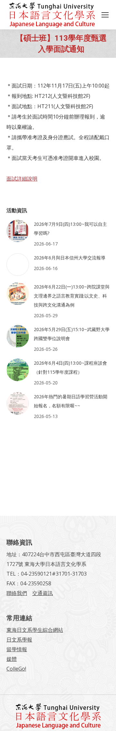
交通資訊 (42, 593)
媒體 (11, 659)
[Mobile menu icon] (105, 14)
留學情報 (16, 649)
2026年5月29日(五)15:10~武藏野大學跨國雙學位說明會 (72, 333)
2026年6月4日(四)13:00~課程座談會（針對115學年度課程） (70, 367)
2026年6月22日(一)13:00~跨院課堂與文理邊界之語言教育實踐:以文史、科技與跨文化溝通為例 (72, 296)
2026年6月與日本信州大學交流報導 (69, 258)
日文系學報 (19, 639)
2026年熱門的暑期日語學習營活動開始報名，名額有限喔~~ (70, 401)
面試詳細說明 (21, 178)
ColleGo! (16, 668)
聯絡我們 (16, 593)
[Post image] (17, 231)
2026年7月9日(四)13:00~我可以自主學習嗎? (70, 228)
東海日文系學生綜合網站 (34, 629)
